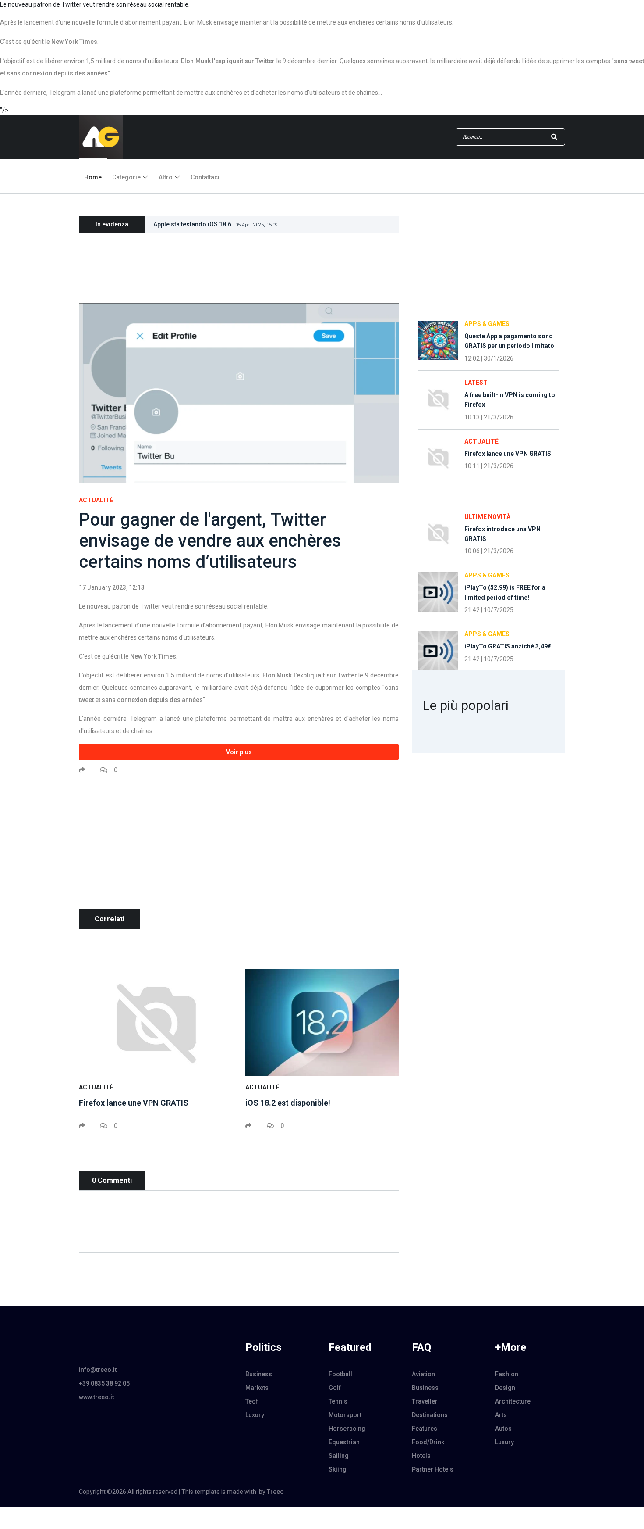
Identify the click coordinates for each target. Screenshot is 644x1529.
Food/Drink (428, 1442)
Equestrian (344, 1442)
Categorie (126, 177)
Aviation (423, 1374)
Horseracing (347, 1428)
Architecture (513, 1401)
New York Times (74, 41)
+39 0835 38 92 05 (104, 1383)
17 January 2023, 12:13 (112, 587)
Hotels (421, 1455)
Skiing (338, 1469)
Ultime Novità (487, 517)
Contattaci (205, 177)
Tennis (338, 1401)
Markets (257, 1387)
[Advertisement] (239, 847)
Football (340, 1374)
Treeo (275, 1491)
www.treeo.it (96, 1396)
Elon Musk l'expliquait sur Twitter (228, 60)
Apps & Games (487, 324)
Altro (166, 177)
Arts (501, 1414)
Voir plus (239, 752)
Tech (252, 1401)
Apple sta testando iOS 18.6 (215, 224)
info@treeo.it (98, 1369)
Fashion (506, 1374)
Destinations (430, 1414)
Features (424, 1428)
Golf (335, 1387)
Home (93, 177)
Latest (476, 383)
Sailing (339, 1455)
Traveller (425, 1401)
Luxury (254, 1414)
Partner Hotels (432, 1469)
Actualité (96, 500)
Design (505, 1387)
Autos (503, 1428)
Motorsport (345, 1414)
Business (258, 1374)
